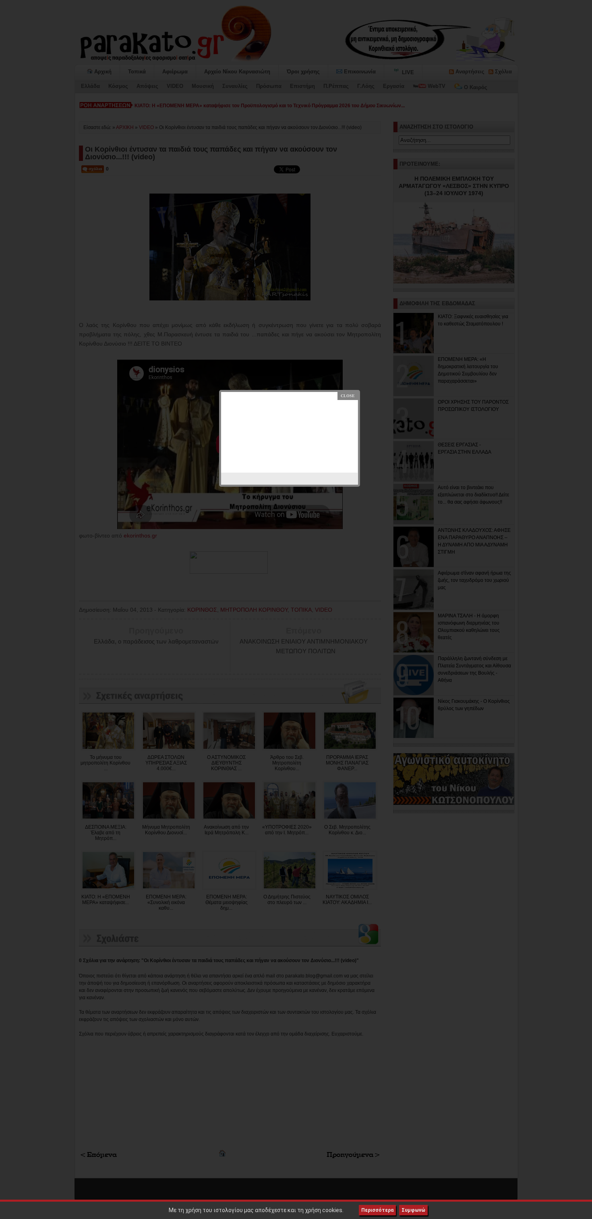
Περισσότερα (377, 1210)
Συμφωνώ (413, 1210)
